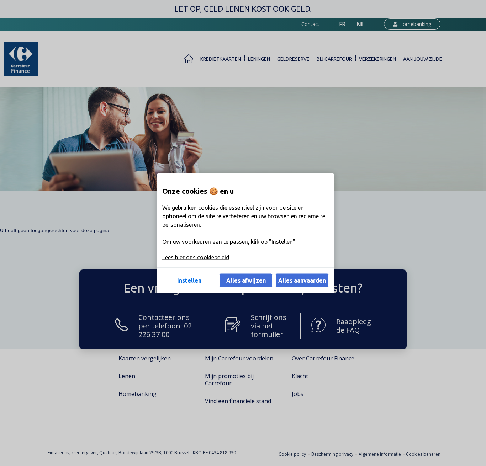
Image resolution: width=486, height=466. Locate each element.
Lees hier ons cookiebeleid (195, 257)
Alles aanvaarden (302, 280)
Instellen (189, 280)
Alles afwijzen (246, 280)
